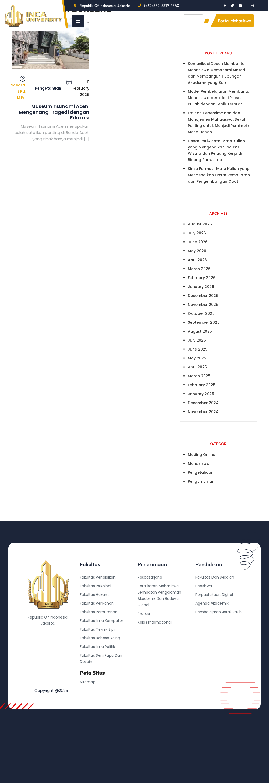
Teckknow (204, 638)
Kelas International (155, 622)
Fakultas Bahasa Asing (100, 638)
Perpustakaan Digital (214, 594)
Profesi (144, 613)
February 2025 (201, 385)
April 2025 (197, 367)
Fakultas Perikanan (97, 603)
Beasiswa (203, 586)
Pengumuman (201, 481)
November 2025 (203, 304)
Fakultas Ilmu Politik (97, 646)
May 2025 (197, 358)
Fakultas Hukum (94, 594)
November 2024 (203, 411)
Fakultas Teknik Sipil (97, 629)
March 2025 (199, 376)
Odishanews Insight (213, 620)
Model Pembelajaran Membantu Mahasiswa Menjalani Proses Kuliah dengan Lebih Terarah (218, 98)
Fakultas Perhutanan (98, 612)
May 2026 (197, 251)
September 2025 (204, 322)
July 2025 (197, 340)
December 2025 (203, 295)
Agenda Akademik (212, 603)
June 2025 (198, 349)
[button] (78, 21)
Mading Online (201, 454)
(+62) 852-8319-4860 (161, 5)
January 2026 (201, 286)
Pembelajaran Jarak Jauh (218, 612)
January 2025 (201, 393)
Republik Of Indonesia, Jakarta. (105, 5)
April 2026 (197, 259)
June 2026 (198, 242)
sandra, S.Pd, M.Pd (18, 91)
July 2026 (197, 233)
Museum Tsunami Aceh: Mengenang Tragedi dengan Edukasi (54, 112)
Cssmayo (204, 629)
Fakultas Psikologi (95, 586)
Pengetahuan (48, 88)
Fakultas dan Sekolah (214, 577)
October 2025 (201, 313)
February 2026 (201, 277)
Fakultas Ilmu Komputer (101, 620)
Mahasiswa (198, 463)
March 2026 (199, 268)
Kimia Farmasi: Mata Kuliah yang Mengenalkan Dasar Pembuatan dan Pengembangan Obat (219, 175)
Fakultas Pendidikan (98, 577)
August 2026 (200, 224)
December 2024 (203, 402)
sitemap (87, 681)
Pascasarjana (150, 577)
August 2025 (200, 331)
